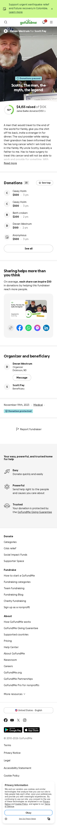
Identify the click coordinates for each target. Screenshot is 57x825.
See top (46, 183)
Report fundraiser (30, 429)
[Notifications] (44, 22)
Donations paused (30, 78)
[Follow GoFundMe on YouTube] (12, 720)
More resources (13, 694)
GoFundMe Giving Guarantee (35, 512)
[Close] (51, 8)
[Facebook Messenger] (37, 327)
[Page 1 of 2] (27, 94)
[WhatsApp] (28, 327)
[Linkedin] (46, 327)
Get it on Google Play (13, 730)
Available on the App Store (32, 730)
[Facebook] (19, 327)
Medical (38, 404)
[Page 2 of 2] (30, 94)
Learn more (16, 12)
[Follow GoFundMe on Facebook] (6, 720)
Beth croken (20, 212)
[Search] (6, 22)
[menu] (51, 22)
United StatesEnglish (30, 710)
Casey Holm (19, 191)
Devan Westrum (22, 223)
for (28, 31)
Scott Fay (18, 385)
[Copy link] (11, 327)
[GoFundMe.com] (28, 22)
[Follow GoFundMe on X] (18, 720)
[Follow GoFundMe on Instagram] (25, 720)
